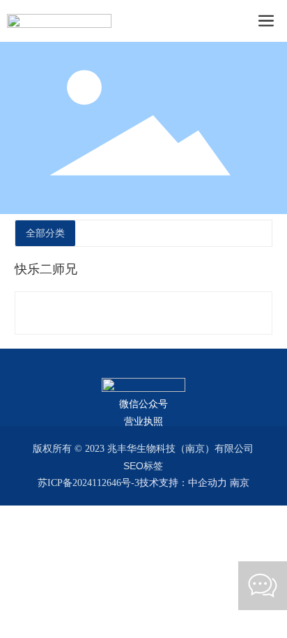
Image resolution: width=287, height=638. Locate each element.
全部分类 (45, 232)
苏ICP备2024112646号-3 (88, 483)
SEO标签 (143, 465)
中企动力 (207, 482)
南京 (239, 482)
